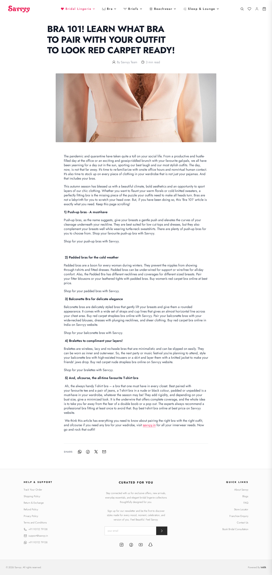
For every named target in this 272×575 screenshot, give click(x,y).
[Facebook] (131, 545)
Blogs (245, 496)
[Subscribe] (161, 531)
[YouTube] (141, 545)
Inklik (263, 567)
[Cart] (264, 9)
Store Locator (241, 509)
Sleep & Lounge (201, 9)
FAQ (246, 503)
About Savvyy (241, 489)
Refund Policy (31, 509)
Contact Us (242, 522)
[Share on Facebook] (88, 452)
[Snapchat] (150, 545)
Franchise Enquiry (238, 516)
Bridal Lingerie (78, 9)
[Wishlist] (249, 9)
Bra (110, 9)
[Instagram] (121, 545)
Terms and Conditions (35, 522)
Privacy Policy (31, 516)
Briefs (133, 9)
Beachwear (163, 9)
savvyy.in (149, 425)
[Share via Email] (104, 452)
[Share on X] (96, 452)
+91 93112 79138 (37, 529)
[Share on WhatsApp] (80, 452)
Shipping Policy (32, 496)
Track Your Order (33, 489)
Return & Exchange (34, 503)
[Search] (242, 9)
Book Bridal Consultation (235, 529)
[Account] (257, 9)
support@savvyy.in (38, 535)
